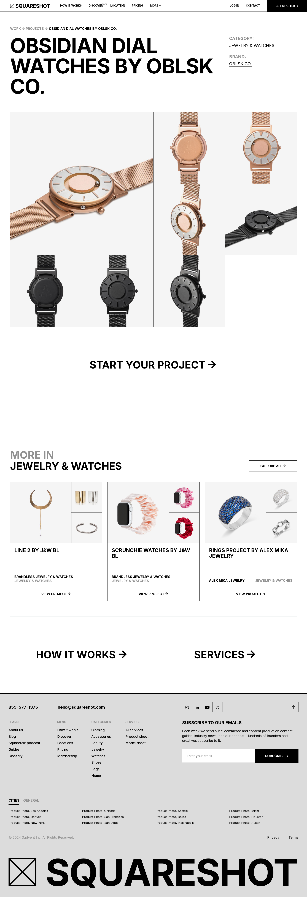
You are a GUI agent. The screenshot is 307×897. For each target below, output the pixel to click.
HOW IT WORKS (71, 5)
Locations (65, 743)
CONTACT (253, 5)
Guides (14, 749)
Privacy (273, 837)
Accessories (101, 736)
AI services (134, 730)
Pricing (62, 749)
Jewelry (97, 749)
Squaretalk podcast (24, 743)
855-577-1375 (23, 707)
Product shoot (137, 736)
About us (16, 730)
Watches (98, 756)
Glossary (16, 756)
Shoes (96, 762)
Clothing (98, 730)
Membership (67, 756)
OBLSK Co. (240, 63)
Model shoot (135, 743)
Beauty (97, 743)
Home (96, 775)
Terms (293, 837)
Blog (12, 736)
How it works (68, 730)
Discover (64, 736)
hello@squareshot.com (81, 707)
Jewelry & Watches (251, 45)
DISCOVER (96, 5)
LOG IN (234, 5)
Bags (95, 769)
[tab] (14, 800)
